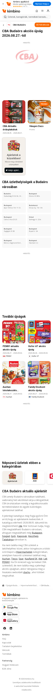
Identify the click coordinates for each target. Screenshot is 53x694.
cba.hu (26, 572)
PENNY (6, 562)
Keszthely (33, 536)
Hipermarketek (24, 552)
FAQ (4, 638)
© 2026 (26, 679)
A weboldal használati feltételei (26, 686)
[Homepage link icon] (3, 585)
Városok (6, 650)
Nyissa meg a (42, 3)
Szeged (6, 536)
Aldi (40, 558)
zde (20, 526)
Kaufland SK (31, 558)
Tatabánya (8, 539)
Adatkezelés (26, 690)
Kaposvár (22, 536)
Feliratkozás (44, 25)
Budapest (37, 532)
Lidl (45, 558)
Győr (13, 536)
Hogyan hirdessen (10, 665)
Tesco (14, 558)
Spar (21, 558)
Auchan (6, 558)
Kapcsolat (6, 642)
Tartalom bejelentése (12, 646)
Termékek (6, 654)
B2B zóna (6, 668)
